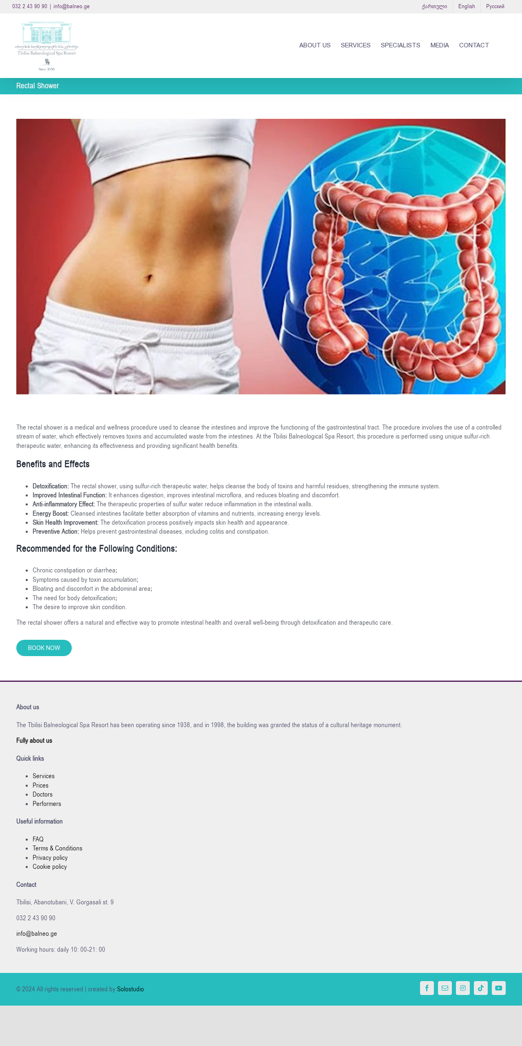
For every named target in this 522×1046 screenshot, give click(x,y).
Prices (41, 785)
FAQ (38, 839)
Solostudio (130, 989)
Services (44, 776)
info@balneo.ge (71, 6)
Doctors (43, 794)
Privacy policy (50, 857)
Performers (47, 803)
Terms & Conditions (57, 848)
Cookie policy (50, 866)
